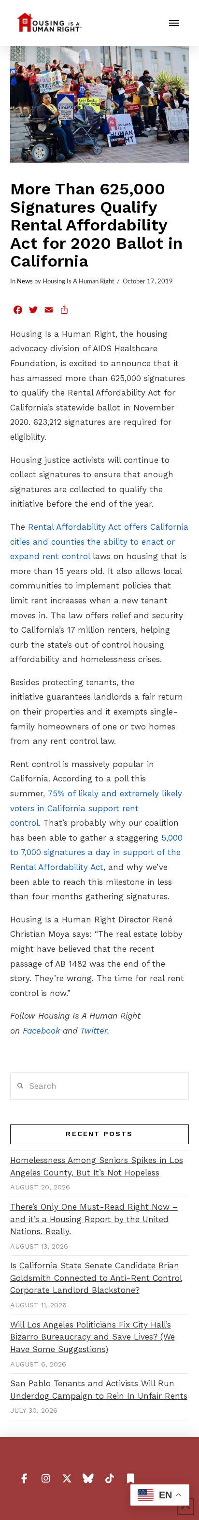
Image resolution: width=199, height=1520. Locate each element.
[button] (174, 23)
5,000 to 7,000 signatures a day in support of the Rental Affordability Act (96, 852)
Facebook (41, 1030)
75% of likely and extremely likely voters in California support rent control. (96, 808)
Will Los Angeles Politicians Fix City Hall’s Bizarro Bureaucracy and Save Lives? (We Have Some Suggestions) (92, 1337)
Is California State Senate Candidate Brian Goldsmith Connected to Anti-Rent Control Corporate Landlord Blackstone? (96, 1278)
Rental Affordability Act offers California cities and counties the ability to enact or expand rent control (99, 541)
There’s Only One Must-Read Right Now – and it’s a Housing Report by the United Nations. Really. (94, 1219)
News (25, 281)
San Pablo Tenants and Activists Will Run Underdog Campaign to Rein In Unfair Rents (98, 1390)
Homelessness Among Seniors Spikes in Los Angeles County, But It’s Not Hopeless (96, 1166)
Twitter (93, 1030)
